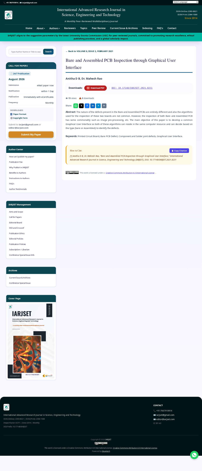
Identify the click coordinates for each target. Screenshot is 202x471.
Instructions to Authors (19, 178)
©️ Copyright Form (19, 118)
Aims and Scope (16, 211)
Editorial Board (15, 222)
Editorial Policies (16, 238)
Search (48, 52)
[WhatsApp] (75, 105)
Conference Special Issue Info (21, 255)
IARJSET (108, 439)
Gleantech (106, 451)
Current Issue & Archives (124, 28)
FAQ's (160, 28)
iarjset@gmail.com (29, 2)
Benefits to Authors (17, 172)
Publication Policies (17, 244)
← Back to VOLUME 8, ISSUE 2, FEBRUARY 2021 (89, 51)
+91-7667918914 (12, 2)
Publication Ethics (17, 233)
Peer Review (99, 28)
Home (29, 28)
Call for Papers (15, 217)
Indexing (147, 28)
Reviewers (70, 28)
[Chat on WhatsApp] (194, 455)
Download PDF (95, 88)
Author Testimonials (17, 189)
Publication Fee (15, 162)
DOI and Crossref (16, 228)
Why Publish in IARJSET (19, 167)
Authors (54, 28)
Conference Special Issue (19, 283)
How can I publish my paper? (21, 156)
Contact (172, 28)
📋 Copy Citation (179, 150)
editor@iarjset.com (165, 419)
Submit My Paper (31, 134)
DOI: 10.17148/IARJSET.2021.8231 (132, 88)
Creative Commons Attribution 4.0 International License (130, 172)
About (41, 28)
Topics (83, 28)
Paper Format (19, 114)
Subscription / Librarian (19, 249)
